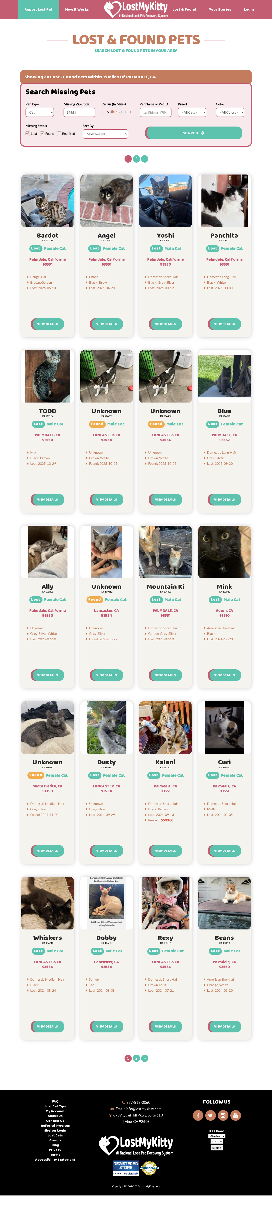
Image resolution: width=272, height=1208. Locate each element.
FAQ (55, 1101)
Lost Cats (55, 1135)
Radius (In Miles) (114, 104)
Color (220, 104)
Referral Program (55, 1125)
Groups (55, 1140)
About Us (55, 1116)
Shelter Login (55, 1130)
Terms (55, 1154)
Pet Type (32, 104)
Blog (55, 1145)
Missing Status (36, 126)
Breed (182, 104)
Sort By (88, 126)
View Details (47, 324)
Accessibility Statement (55, 1159)
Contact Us (55, 1121)
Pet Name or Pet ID (154, 104)
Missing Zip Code (76, 104)
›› (145, 158)
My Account (55, 1111)
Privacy (55, 1150)
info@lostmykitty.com (144, 1109)
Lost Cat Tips (55, 1106)
